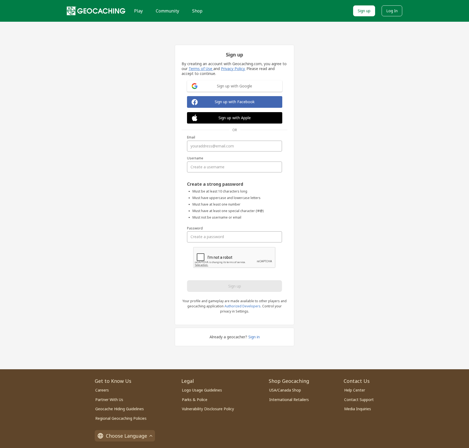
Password (195, 228)
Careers (102, 390)
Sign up (364, 10)
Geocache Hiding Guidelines (119, 408)
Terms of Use (201, 68)
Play (138, 11)
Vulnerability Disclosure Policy (208, 408)
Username (195, 158)
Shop (197, 11)
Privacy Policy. (233, 68)
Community (167, 11)
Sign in (254, 336)
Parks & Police (194, 399)
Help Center (354, 390)
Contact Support (359, 399)
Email (191, 137)
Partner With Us (109, 399)
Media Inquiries (357, 408)
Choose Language (126, 436)
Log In (392, 10)
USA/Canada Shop (285, 390)
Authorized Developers (242, 306)
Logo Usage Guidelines (202, 390)
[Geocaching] (96, 10)
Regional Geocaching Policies (121, 418)
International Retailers (289, 399)
